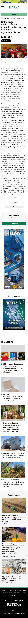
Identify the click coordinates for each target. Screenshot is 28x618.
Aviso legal (8, 610)
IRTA (14, 206)
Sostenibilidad (16, 18)
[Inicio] (14, 7)
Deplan (4, 524)
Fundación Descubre (9, 556)
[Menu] (2, 7)
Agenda (4, 593)
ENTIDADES (16, 593)
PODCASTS (10, 593)
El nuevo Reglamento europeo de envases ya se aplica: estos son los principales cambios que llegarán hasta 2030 (12, 427)
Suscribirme (14, 223)
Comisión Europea (8, 583)
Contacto (14, 595)
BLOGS (24, 590)
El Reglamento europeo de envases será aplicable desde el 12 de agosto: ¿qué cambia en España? (13, 368)
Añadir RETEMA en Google (18, 36)
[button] (2, 37)
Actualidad (5, 18)
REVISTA (4, 590)
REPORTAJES (18, 590)
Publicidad (23, 593)
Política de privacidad (17, 610)
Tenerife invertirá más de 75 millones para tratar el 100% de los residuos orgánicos (13, 456)
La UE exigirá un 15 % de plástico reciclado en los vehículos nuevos (11, 578)
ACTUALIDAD (10, 590)
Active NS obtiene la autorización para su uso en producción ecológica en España (12, 518)
